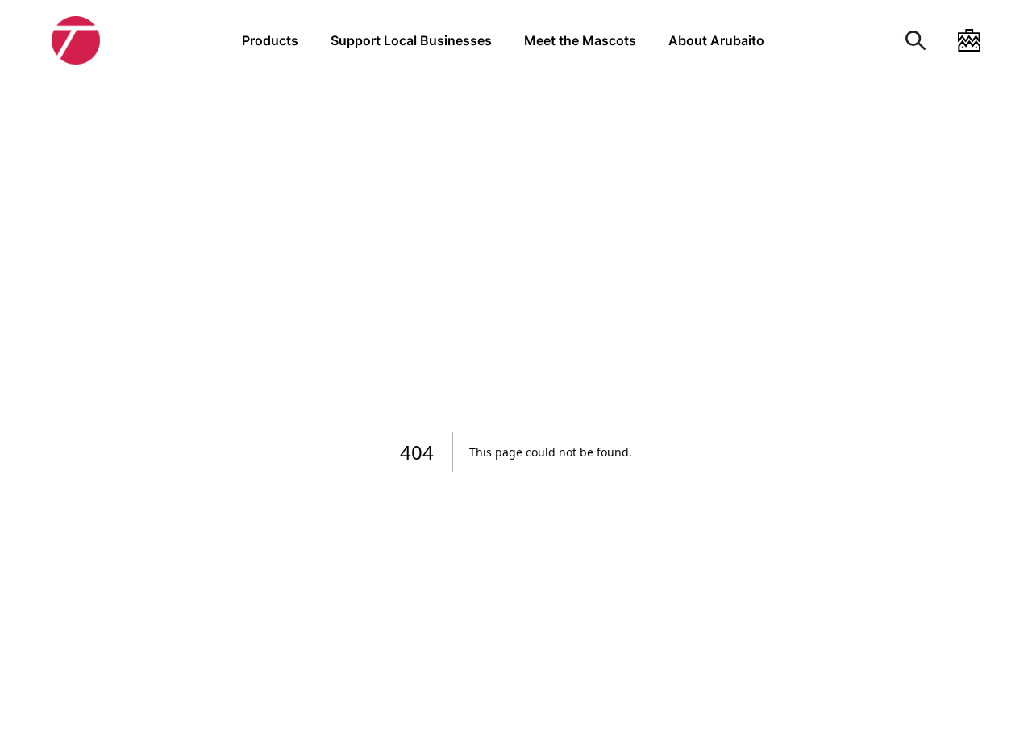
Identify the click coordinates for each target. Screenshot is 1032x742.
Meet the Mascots (580, 40)
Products (270, 40)
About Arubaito (716, 40)
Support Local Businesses (411, 40)
